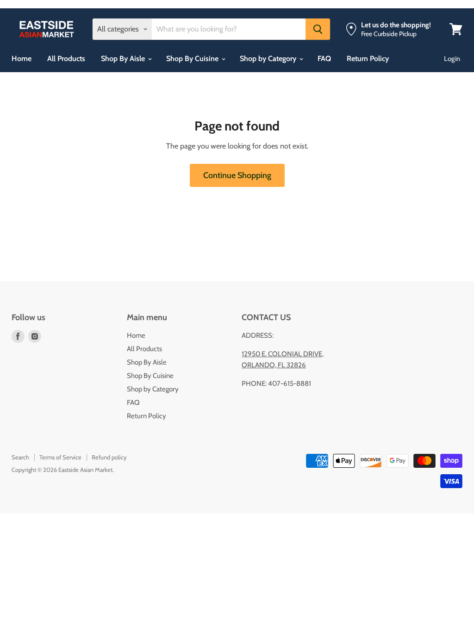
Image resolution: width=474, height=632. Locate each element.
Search (20, 457)
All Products (66, 58)
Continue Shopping (237, 175)
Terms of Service (60, 457)
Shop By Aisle (124, 58)
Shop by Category (269, 58)
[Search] (318, 29)
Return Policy (368, 58)
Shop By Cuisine (193, 58)
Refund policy (109, 457)
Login (452, 59)
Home (21, 58)
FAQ (324, 58)
